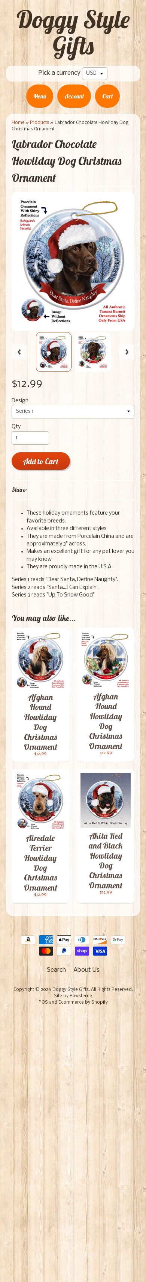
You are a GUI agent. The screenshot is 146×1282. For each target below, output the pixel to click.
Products (39, 122)
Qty (16, 427)
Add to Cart (40, 461)
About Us (86, 970)
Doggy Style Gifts (73, 32)
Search (56, 970)
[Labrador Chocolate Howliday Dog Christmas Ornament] (54, 352)
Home (18, 122)
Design (20, 401)
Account (74, 96)
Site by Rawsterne (73, 996)
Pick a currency (59, 73)
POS (43, 1002)
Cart (107, 96)
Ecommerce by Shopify (83, 1002)
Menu (39, 96)
